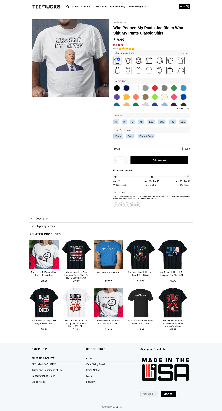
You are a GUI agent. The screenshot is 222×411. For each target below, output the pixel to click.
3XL (162, 121)
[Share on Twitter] (121, 204)
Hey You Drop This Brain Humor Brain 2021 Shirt (108, 322)
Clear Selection (183, 108)
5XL (183, 121)
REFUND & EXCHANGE (44, 364)
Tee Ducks (117, 407)
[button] (67, 7)
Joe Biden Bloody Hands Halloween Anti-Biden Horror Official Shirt (172, 323)
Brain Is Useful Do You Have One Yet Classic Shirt (44, 273)
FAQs (89, 376)
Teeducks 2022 (120, 22)
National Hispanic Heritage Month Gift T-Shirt (140, 273)
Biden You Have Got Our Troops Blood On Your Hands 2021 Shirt (76, 323)
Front (118, 136)
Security (90, 381)
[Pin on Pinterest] (132, 204)
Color (121, 80)
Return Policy (117, 6)
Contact (85, 6)
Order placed (119, 184)
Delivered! (185, 184)
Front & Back (146, 136)
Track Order (100, 6)
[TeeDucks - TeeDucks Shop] (47, 7)
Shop (75, 6)
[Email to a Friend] (126, 204)
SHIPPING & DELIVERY (44, 358)
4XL (172, 121)
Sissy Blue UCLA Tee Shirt (108, 272)
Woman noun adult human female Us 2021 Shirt (140, 322)
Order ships (152, 184)
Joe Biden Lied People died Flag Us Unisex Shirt (44, 322)
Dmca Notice (38, 381)
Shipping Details (45, 226)
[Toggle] (32, 219)
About (89, 358)
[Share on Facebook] (116, 204)
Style (125, 52)
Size (118, 115)
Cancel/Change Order (43, 376)
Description (42, 218)
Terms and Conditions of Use (47, 370)
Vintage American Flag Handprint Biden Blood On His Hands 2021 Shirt (76, 275)
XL (141, 121)
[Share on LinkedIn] (137, 204)
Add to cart (159, 160)
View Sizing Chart (138, 6)
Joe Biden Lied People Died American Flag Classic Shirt (172, 273)
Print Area (123, 129)
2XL (151, 121)
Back (130, 136)
